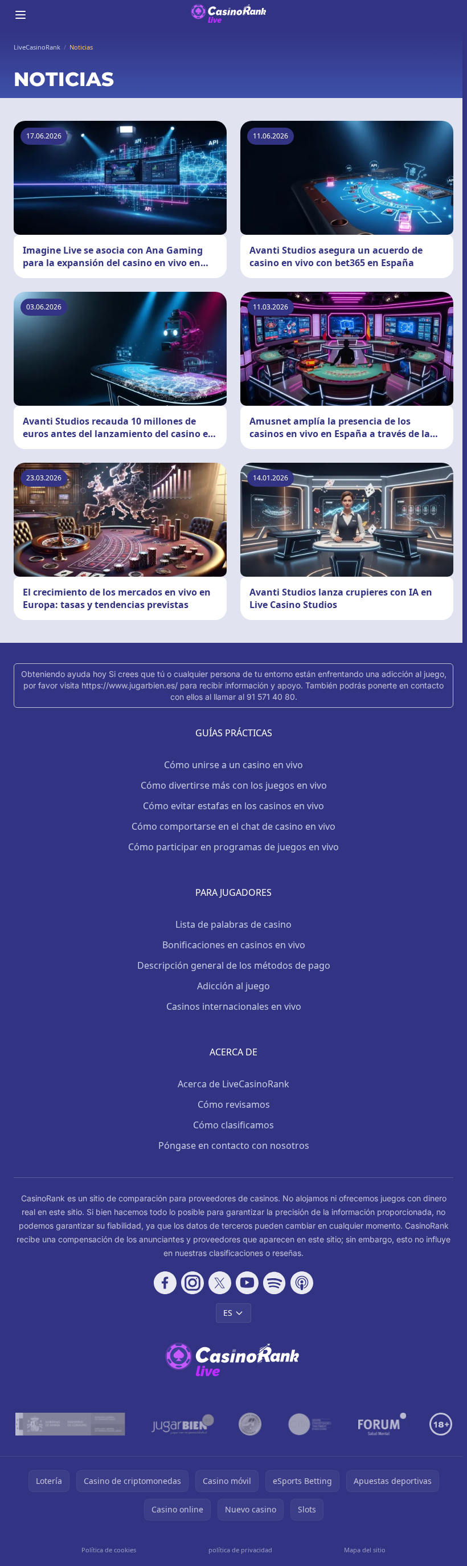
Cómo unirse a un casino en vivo (233, 764)
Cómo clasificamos (233, 1125)
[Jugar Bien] (182, 1424)
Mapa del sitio (365, 1549)
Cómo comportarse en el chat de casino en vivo (233, 826)
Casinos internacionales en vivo (233, 1006)
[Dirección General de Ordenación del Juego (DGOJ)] (70, 1424)
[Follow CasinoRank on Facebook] (165, 1282)
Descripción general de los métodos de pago (233, 965)
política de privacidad (240, 1549)
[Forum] (382, 1424)
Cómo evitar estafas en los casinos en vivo (233, 806)
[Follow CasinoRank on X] (219, 1282)
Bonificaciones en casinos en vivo (233, 945)
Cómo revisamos (234, 1104)
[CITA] (309, 1424)
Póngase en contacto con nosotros (233, 1145)
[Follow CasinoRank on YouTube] (247, 1282)
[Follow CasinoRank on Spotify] (274, 1282)
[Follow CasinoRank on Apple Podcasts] (301, 1282)
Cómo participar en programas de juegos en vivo (233, 847)
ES (227, 1312)
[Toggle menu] (20, 14)
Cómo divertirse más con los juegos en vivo (234, 785)
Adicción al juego (233, 986)
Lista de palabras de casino (233, 924)
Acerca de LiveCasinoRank (233, 1084)
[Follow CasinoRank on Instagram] (192, 1282)
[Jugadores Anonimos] (250, 1424)
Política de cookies (108, 1549)
